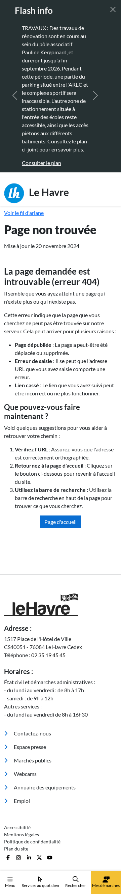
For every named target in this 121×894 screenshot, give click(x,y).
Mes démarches (106, 885)
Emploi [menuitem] (21, 801)
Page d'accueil (60, 522)
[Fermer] (113, 9)
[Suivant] (95, 95)
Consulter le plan (34, 163)
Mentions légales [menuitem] (21, 834)
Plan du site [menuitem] (16, 848)
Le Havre (48, 192)
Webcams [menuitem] (25, 774)
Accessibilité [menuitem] (17, 827)
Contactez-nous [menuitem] (32, 733)
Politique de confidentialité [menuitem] (32, 841)
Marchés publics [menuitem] (32, 760)
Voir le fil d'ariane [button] (24, 212)
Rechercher (75, 885)
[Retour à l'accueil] (60, 604)
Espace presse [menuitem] (29, 747)
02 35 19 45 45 (48, 655)
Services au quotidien (40, 885)
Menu (10, 885)
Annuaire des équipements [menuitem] (44, 787)
